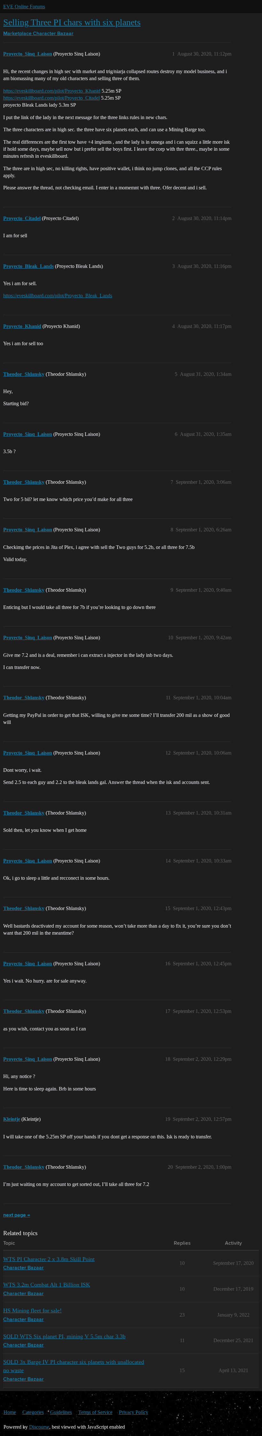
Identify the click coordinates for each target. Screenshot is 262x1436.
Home (10, 1412)
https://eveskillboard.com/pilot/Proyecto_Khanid (51, 91)
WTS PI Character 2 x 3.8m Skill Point (49, 1259)
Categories (33, 1412)
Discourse (39, 1427)
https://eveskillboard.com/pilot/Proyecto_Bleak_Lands (57, 295)
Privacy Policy (133, 1412)
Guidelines (61, 1412)
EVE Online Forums (24, 6)
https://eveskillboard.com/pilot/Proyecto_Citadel (51, 98)
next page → (16, 1215)
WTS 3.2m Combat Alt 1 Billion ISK (46, 1284)
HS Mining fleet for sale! (32, 1310)
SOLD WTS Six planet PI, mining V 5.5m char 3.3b (64, 1336)
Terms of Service (95, 1412)
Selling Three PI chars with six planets (72, 22)
